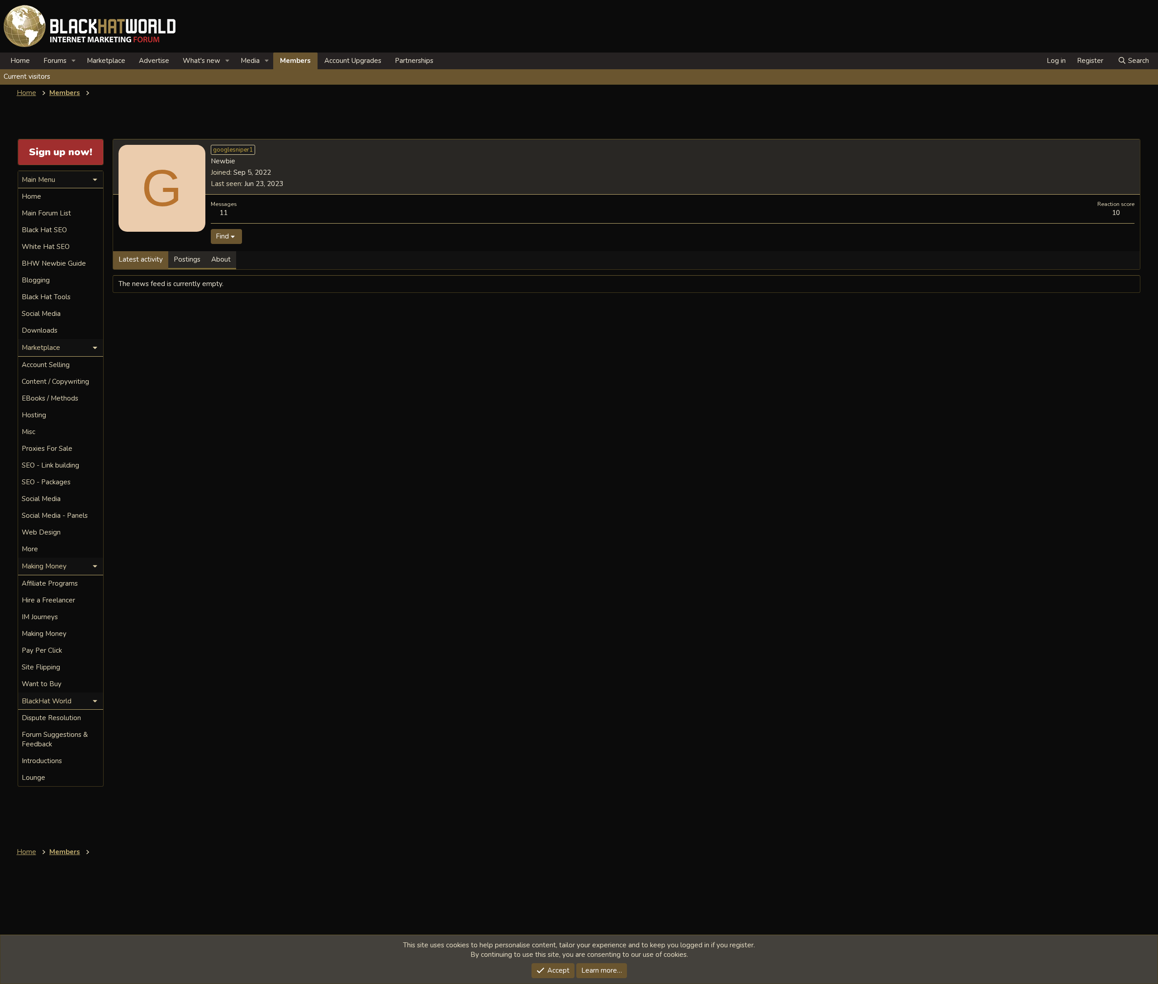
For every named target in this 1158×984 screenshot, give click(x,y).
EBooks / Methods (50, 398)
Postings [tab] (187, 259)
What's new (201, 60)
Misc (28, 431)
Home (20, 60)
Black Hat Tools (46, 296)
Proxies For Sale (47, 448)
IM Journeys (40, 616)
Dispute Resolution (51, 717)
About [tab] (221, 259)
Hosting (34, 415)
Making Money (44, 633)
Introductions (42, 760)
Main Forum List (46, 213)
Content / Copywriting (55, 381)
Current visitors (27, 76)
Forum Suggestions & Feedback (55, 739)
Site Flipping (41, 667)
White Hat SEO (46, 246)
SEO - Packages (46, 482)
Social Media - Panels (55, 515)
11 (223, 212)
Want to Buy (42, 683)
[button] (73, 61)
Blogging (36, 280)
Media (250, 60)
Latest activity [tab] (141, 259)
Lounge (33, 777)
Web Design (41, 532)
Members (295, 60)
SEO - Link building (50, 465)
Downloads (39, 330)
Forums (54, 60)
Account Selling (46, 364)
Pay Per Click (42, 650)
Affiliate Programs (50, 583)
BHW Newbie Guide (54, 263)
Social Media (41, 313)
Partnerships (414, 60)
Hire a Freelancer (48, 600)
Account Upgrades (352, 60)
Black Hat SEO (44, 229)
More (30, 549)
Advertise (154, 60)
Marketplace (106, 60)
